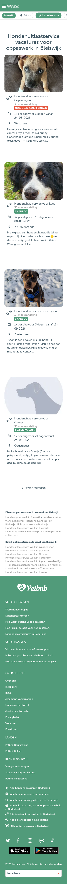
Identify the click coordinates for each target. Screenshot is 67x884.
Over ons (10, 680)
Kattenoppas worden (17, 615)
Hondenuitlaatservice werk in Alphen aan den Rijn (33, 561)
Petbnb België (13, 751)
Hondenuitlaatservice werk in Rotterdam (28, 557)
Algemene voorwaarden (19, 699)
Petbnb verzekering (16, 778)
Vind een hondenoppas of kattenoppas (27, 649)
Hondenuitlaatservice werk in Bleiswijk (27, 528)
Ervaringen (11, 729)
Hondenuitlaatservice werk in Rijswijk (26, 572)
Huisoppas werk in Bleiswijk (32, 524)
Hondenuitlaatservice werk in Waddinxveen (29, 547)
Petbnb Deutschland (16, 745)
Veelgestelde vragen (17, 766)
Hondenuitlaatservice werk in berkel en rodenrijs (34, 565)
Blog (8, 693)
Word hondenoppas (16, 609)
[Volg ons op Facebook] (18, 841)
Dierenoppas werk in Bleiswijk (22, 531)
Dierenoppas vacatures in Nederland (25, 634)
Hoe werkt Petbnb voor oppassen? (25, 621)
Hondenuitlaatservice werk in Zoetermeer (30, 568)
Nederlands (13, 873)
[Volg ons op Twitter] (7, 841)
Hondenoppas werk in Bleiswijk (23, 517)
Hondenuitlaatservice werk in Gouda (26, 554)
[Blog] (41, 841)
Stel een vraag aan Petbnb (20, 772)
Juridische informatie (17, 711)
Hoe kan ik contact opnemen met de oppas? (30, 661)
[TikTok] (52, 841)
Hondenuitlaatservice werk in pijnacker (27, 550)
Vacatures (10, 723)
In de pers (11, 686)
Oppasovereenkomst (17, 705)
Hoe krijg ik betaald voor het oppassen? (27, 628)
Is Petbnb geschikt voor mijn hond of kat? (29, 655)
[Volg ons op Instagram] (30, 841)
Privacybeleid (12, 717)
